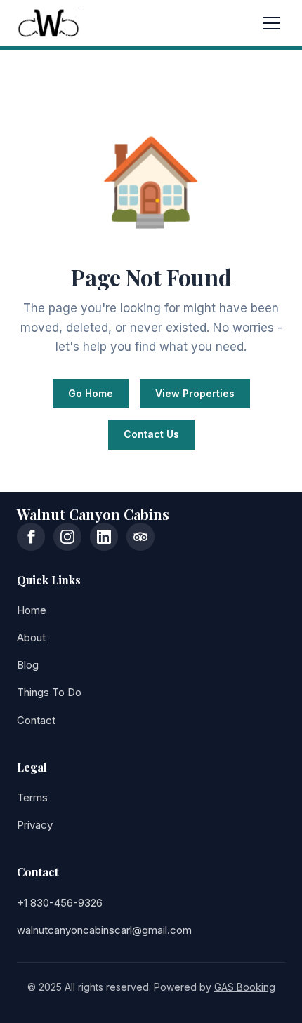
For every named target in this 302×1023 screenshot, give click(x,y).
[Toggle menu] (271, 23)
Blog (28, 664)
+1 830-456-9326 (60, 902)
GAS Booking (244, 987)
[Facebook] (31, 537)
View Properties (195, 393)
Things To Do (49, 692)
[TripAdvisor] (140, 537)
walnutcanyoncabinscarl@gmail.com (104, 930)
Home (31, 610)
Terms (32, 797)
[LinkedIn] (104, 537)
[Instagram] (67, 537)
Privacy (35, 824)
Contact (36, 720)
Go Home (90, 393)
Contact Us (151, 434)
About (31, 637)
